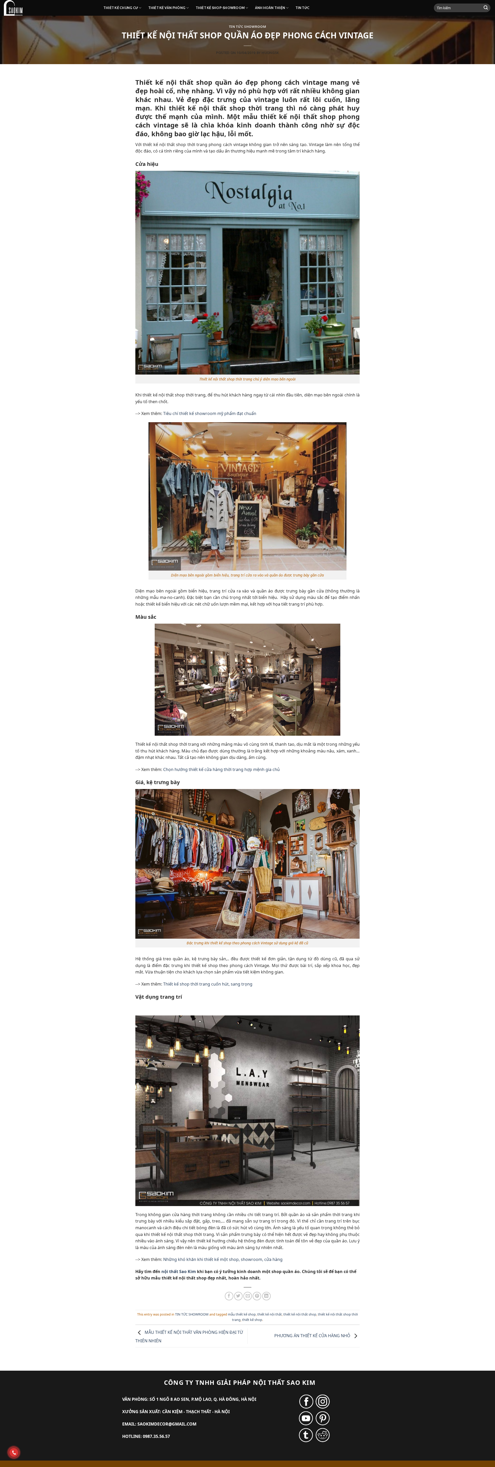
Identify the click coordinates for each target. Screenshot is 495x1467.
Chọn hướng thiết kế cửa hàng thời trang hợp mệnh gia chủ (221, 769)
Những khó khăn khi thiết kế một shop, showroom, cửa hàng (223, 1259)
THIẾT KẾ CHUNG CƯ (120, 8)
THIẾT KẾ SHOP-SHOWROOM (220, 8)
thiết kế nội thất (269, 1314)
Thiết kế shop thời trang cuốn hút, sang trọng (207, 984)
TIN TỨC (302, 8)
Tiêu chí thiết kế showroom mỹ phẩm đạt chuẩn (209, 413)
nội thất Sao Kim (178, 1271)
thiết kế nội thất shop (299, 1314)
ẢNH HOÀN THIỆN (270, 8)
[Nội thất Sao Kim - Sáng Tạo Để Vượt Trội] (50, 8)
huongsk (270, 52)
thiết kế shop (252, 1319)
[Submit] (485, 8)
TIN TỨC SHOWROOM (247, 26)
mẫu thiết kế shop (242, 1314)
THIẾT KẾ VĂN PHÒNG (167, 8)
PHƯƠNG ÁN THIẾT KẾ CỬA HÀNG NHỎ (312, 1335)
